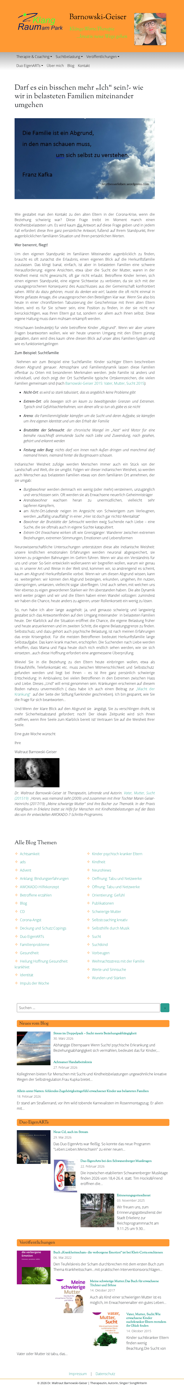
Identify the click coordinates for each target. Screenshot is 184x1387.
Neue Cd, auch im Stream (70, 1132)
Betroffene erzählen (36, 895)
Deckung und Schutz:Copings (43, 928)
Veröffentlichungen (101, 56)
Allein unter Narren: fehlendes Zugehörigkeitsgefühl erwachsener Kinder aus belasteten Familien (83, 1091)
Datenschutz (105, 1373)
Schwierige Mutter (106, 911)
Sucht (96, 936)
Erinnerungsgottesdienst (134, 1195)
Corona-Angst (30, 919)
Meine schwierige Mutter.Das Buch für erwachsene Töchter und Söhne (124, 1283)
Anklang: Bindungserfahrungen (44, 878)
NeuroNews (101, 870)
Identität (26, 974)
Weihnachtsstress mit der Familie (118, 961)
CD (22, 911)
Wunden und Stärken (109, 977)
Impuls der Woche (34, 983)
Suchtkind (100, 944)
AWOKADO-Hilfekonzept (39, 886)
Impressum (78, 1373)
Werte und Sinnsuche (109, 969)
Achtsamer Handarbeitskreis (72, 1062)
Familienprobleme (34, 944)
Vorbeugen (101, 952)
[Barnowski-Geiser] (40, 21)
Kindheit (98, 861)
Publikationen (103, 903)
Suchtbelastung (68, 56)
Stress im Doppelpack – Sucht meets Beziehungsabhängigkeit (95, 1033)
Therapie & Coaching (32, 56)
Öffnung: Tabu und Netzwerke (116, 886)
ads (23, 861)
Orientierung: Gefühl (108, 895)
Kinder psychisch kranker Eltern (117, 853)
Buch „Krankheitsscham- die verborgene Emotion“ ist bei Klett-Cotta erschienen (108, 1252)
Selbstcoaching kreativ (109, 919)
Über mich (55, 65)
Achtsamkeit (29, 853)
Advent (25, 870)
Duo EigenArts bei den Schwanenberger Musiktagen (116, 1161)
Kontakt (84, 65)
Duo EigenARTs (28, 65)
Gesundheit (29, 952)
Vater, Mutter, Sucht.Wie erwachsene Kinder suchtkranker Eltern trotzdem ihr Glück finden (146, 1320)
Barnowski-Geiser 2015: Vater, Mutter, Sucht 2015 (104, 383)
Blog (70, 65)
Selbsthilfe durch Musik (110, 928)
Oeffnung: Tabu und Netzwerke (117, 878)
